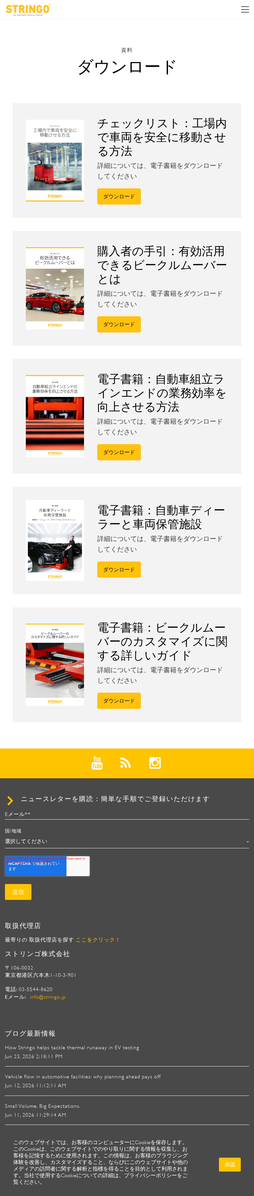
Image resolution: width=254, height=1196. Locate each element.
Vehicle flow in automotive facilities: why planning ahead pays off (83, 1077)
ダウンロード (119, 196)
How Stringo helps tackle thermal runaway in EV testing (72, 1048)
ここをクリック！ (98, 940)
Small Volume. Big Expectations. (43, 1106)
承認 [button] (230, 1164)
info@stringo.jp (48, 997)
